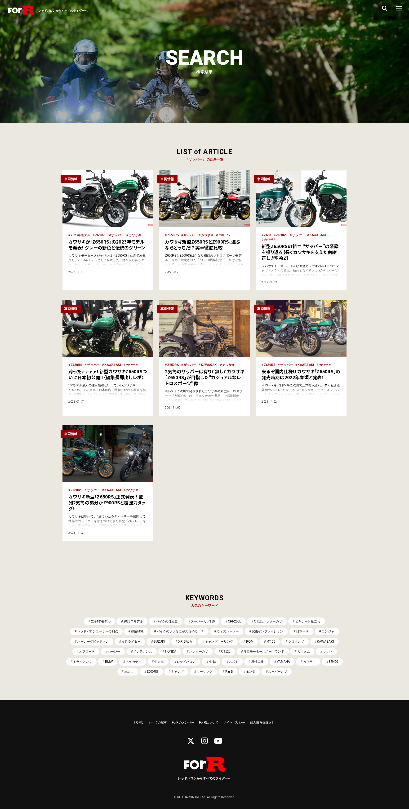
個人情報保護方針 (262, 722)
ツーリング (204, 671)
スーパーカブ (277, 671)
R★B (229, 671)
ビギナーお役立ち (307, 621)
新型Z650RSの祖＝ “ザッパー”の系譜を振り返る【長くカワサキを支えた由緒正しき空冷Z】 (300, 252)
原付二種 (257, 661)
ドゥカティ (133, 661)
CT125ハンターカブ (268, 621)
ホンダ (250, 671)
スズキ (233, 661)
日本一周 (302, 631)
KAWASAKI (318, 235)
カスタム (303, 651)
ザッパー (117, 235)
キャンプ (177, 671)
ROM (249, 641)
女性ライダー (131, 641)
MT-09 (271, 641)
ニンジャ (328, 631)
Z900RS (224, 235)
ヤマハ (327, 651)
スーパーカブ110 (203, 621)
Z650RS (101, 235)
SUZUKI (159, 641)
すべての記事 (157, 722)
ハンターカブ (198, 651)
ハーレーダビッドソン (93, 641)
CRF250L (234, 621)
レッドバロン (186, 661)
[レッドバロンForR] (21, 11)
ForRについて (208, 722)
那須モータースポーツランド (264, 651)
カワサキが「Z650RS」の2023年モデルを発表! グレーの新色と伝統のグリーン (106, 244)
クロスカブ (296, 641)
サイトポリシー (234, 722)
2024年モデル (101, 621)
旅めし (129, 671)
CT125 (225, 651)
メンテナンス (142, 651)
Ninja (212, 661)
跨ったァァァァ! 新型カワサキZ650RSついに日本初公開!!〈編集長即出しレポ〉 (107, 374)
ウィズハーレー (228, 631)
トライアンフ (82, 661)
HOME (138, 722)
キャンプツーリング (219, 641)
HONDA (170, 651)
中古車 (159, 661)
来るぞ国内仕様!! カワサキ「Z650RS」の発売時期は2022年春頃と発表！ (301, 374)
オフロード (87, 651)
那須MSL (137, 631)
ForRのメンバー (183, 722)
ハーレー (114, 651)
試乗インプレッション (267, 631)
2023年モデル (80, 235)
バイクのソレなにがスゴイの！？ (180, 631)
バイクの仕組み (167, 621)
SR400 (333, 661)
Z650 (267, 235)
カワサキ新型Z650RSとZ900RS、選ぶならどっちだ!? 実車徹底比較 (202, 244)
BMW (109, 661)
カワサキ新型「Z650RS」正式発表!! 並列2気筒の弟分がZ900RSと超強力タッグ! (106, 502)
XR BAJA (185, 641)
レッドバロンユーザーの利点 (97, 631)
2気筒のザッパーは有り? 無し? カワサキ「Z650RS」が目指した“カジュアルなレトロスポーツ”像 (204, 377)
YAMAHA (283, 661)
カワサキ (135, 235)
